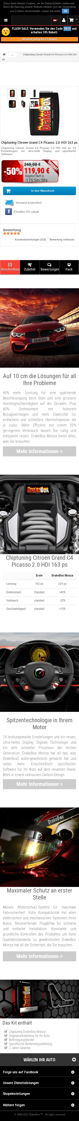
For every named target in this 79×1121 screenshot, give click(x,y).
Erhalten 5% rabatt (26, 211)
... (12, 54)
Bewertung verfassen (62, 239)
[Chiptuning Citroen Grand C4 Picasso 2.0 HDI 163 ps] (12, 93)
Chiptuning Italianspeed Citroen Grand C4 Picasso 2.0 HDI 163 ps (32, 1117)
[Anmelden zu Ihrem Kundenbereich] (63, 20)
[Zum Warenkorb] (73, 20)
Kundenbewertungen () (30, 239)
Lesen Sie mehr (51, 11)
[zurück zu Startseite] (4, 54)
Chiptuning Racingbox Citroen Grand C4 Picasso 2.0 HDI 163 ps (37, 1118)
